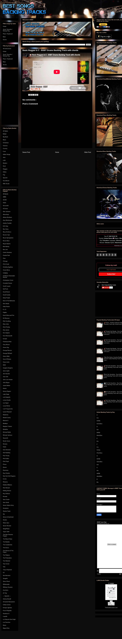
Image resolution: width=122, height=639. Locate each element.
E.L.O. (4, 309)
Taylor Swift (6, 531)
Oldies (4, 172)
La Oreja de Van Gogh (9, 619)
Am (98, 470)
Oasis (4, 446)
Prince (4, 464)
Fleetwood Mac (7, 341)
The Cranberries (7, 544)
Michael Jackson (7, 435)
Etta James (6, 330)
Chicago (5, 261)
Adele (4, 202)
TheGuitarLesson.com (111, 607)
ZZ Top (5, 593)
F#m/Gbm (99, 453)
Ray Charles (6, 473)
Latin (4, 160)
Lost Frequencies (8, 409)
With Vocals (6, 183)
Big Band (5, 137)
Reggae (5, 169)
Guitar (4, 26)
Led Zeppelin (6, 397)
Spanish (5, 177)
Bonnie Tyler (6, 235)
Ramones (5, 470)
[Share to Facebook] (35, 95)
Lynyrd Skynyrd (7, 411)
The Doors (6, 547)
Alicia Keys (6, 214)
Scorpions (5, 508)
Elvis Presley (6, 327)
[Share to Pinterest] (37, 95)
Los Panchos (6, 622)
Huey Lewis (6, 362)
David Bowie (6, 292)
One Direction (7, 449)
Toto (4, 566)
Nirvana (5, 444)
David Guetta (6, 295)
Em (98, 441)
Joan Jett (5, 376)
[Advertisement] (10, 96)
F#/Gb (98, 450)
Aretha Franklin (7, 223)
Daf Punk (5, 289)
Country (5, 148)
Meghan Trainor (7, 426)
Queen (5, 467)
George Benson (7, 350)
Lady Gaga (6, 394)
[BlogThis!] (31, 95)
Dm (98, 429)
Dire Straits (6, 303)
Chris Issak (6, 264)
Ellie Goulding (7, 321)
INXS (4, 365)
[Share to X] (33, 95)
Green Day (6, 347)
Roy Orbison (6, 493)
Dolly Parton (6, 306)
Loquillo (5, 616)
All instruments (7, 48)
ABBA (4, 197)
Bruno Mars (6, 240)
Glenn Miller (6, 356)
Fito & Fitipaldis (7, 610)
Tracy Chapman (7, 569)
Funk (4, 151)
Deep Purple (6, 297)
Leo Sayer (6, 403)
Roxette (5, 496)
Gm (98, 464)
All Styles (5, 131)
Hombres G (6, 613)
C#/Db (98, 420)
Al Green (5, 208)
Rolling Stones (7, 490)
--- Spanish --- (7, 596)
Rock (4, 166)
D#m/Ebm (99, 435)
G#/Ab (98, 459)
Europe (5, 338)
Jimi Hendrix (6, 373)
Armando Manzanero (9, 601)
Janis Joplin (6, 371)
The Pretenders (7, 558)
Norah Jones (6, 441)
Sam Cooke (6, 499)
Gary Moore (6, 344)
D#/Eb (98, 432)
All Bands (5, 194)
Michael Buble (7, 432)
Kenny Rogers (7, 391)
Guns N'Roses (7, 359)
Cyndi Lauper (6, 286)
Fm (98, 447)
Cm (98, 418)
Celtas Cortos (7, 604)
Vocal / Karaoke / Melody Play (7, 30)
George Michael (7, 353)
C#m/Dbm (99, 423)
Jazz (4, 157)
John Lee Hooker (8, 379)
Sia (4, 514)
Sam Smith (6, 502)
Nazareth (5, 438)
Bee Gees (5, 229)
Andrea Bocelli (7, 599)
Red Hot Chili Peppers (9, 476)
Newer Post (26, 152)
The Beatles (6, 542)
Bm (98, 482)
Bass (4, 36)
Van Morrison (6, 575)
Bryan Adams (6, 243)
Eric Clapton (6, 332)
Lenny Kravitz (7, 400)
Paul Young (6, 455)
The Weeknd (6, 561)
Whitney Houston (8, 587)
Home (57, 152)
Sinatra (5, 520)
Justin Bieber (6, 385)
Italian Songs (6, 154)
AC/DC (5, 200)
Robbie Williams (7, 485)
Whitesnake (6, 584)
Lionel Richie (6, 406)
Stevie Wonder (7, 525)
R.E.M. (5, 479)
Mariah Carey (7, 417)
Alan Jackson (6, 211)
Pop (4, 174)
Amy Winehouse (7, 220)
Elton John (6, 324)
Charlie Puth (6, 255)
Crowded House (7, 283)
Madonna (5, 414)
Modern (5, 163)
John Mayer (6, 382)
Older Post (87, 152)
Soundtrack (6, 180)
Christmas (6, 142)
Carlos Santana (7, 252)
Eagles (5, 312)
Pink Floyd (6, 461)
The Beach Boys (7, 539)
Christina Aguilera (8, 267)
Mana (4, 625)
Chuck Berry (6, 270)
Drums (5, 39)
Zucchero (5, 590)
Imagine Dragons (8, 368)
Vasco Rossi (6, 581)
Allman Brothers (7, 217)
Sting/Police (6, 528)
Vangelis (5, 578)
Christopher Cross (8, 280)
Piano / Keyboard (8, 33)
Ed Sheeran (6, 318)
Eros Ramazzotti (7, 335)
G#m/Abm (99, 461)
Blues (4, 139)
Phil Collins (6, 458)
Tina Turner (6, 563)
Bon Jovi (5, 249)
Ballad (4, 134)
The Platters (6, 555)
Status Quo (6, 522)
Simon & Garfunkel (8, 517)
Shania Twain (6, 511)
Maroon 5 (5, 420)
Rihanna (5, 482)
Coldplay (5, 273)
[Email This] (29, 95)
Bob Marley (6, 246)
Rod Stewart (6, 487)
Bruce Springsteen (8, 237)
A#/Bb (98, 473)
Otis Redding (6, 452)
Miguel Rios (6, 628)
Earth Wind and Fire (8, 315)
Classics (5, 145)
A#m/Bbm (99, 476)
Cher (4, 258)
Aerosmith (6, 205)
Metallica (5, 429)
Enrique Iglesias (7, 607)
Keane (5, 388)
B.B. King (5, 226)
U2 (3, 572)
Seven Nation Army (8, 505)
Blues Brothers (7, 232)
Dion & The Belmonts (9, 300)
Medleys (5, 423)
